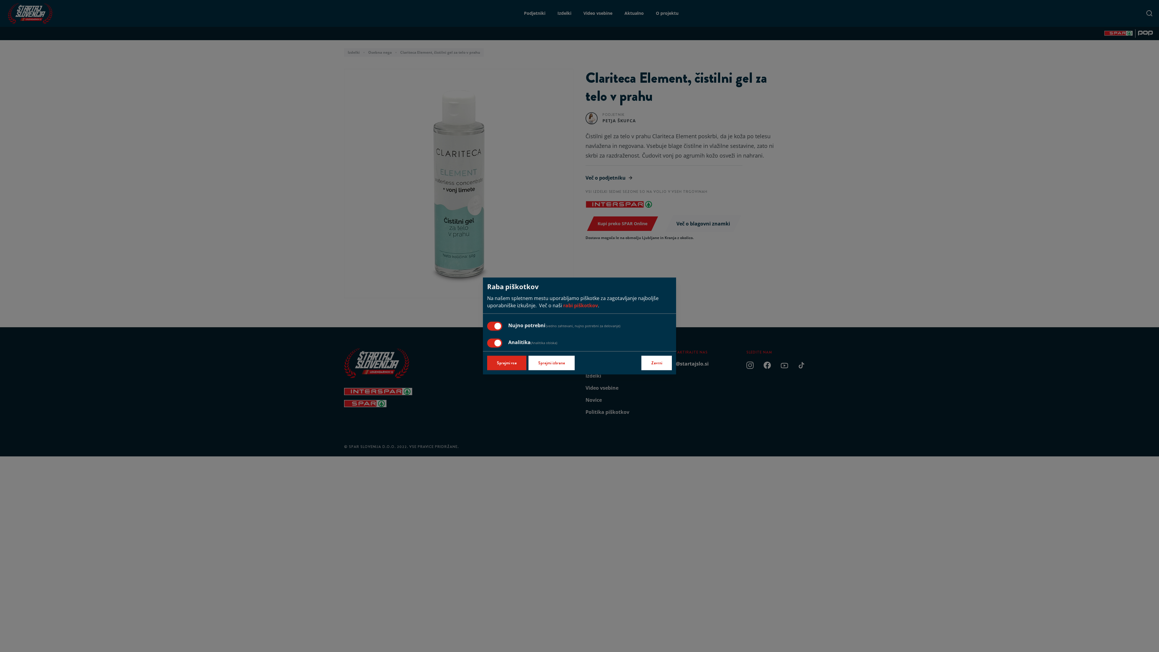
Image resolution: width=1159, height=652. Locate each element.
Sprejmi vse (507, 363)
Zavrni (656, 363)
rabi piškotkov (580, 305)
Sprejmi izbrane (551, 363)
